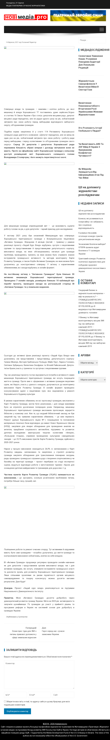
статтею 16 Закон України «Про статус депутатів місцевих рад (35, 115)
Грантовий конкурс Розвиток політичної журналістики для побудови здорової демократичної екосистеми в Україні (92, 265)
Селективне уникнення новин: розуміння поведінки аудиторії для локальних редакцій (90, 62)
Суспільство (23, 617)
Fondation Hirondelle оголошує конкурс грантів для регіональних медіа (90, 236)
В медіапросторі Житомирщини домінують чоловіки (92, 309)
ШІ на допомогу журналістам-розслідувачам (89, 191)
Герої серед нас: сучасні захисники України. (53, 631)
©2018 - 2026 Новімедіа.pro (55, 724)
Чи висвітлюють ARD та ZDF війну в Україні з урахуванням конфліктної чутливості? (90, 150)
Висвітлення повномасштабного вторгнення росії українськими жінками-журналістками (90, 109)
